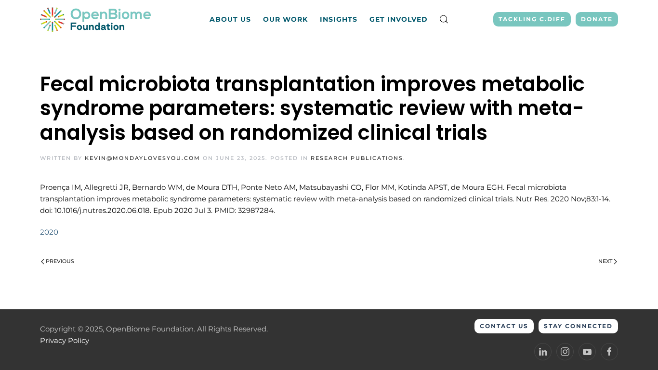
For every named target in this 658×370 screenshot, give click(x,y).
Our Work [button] (285, 19)
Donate (597, 19)
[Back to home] (96, 19)
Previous (60, 261)
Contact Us (504, 326)
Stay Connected (578, 326)
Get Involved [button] (398, 19)
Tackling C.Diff (532, 19)
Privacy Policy (64, 340)
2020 (49, 232)
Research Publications (357, 158)
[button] (444, 19)
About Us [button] (230, 19)
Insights (338, 19)
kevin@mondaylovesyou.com (142, 158)
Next (605, 261)
